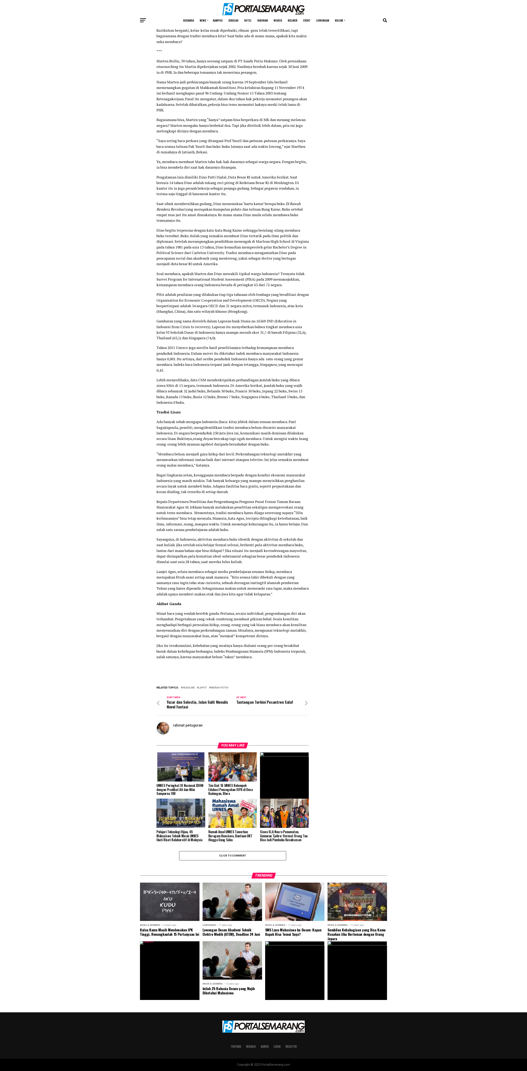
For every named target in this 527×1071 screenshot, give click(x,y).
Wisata (278, 20)
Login (277, 1046)
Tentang (236, 1046)
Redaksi (251, 1046)
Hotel (248, 20)
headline (188, 687)
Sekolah (233, 20)
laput (202, 687)
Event (306, 20)
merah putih (219, 687)
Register (291, 1046)
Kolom (339, 20)
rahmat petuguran (188, 725)
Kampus (218, 20)
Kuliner (292, 20)
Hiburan (262, 20)
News (203, 20)
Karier (265, 1046)
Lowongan (322, 20)
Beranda (188, 20)
